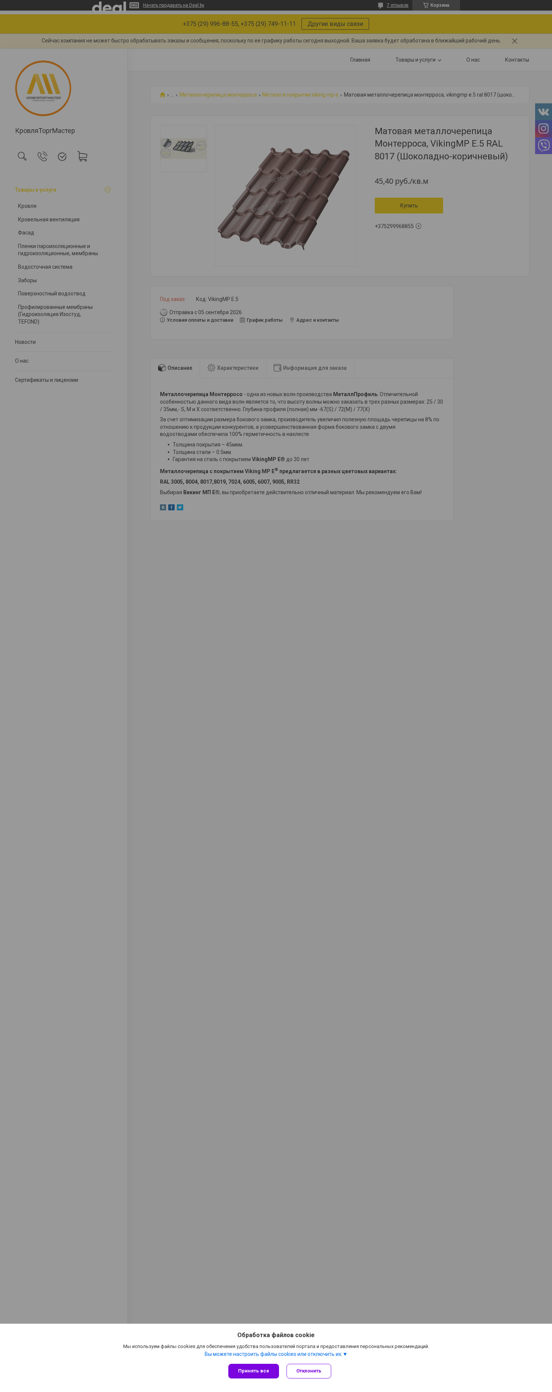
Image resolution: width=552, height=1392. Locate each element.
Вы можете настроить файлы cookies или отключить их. (273, 1354)
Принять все (253, 1371)
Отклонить (308, 1371)
